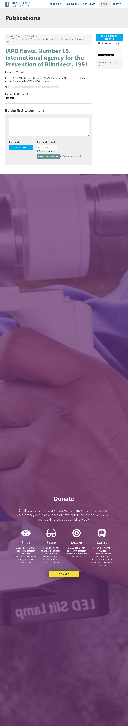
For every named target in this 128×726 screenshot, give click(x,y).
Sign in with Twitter (111, 37)
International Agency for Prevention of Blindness (37, 87)
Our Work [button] (72, 4)
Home (10, 36)
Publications (31, 36)
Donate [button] (117, 4)
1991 (11, 87)
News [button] (104, 4)
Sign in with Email (110, 43)
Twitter (22, 147)
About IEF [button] (55, 4)
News (19, 36)
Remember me (46, 151)
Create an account (72, 156)
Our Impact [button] (89, 4)
